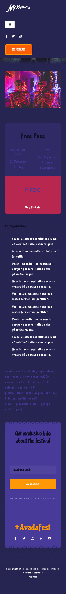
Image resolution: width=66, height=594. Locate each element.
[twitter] (13, 36)
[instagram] (20, 36)
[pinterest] (41, 538)
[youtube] (49, 538)
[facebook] (6, 36)
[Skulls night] (33, 73)
